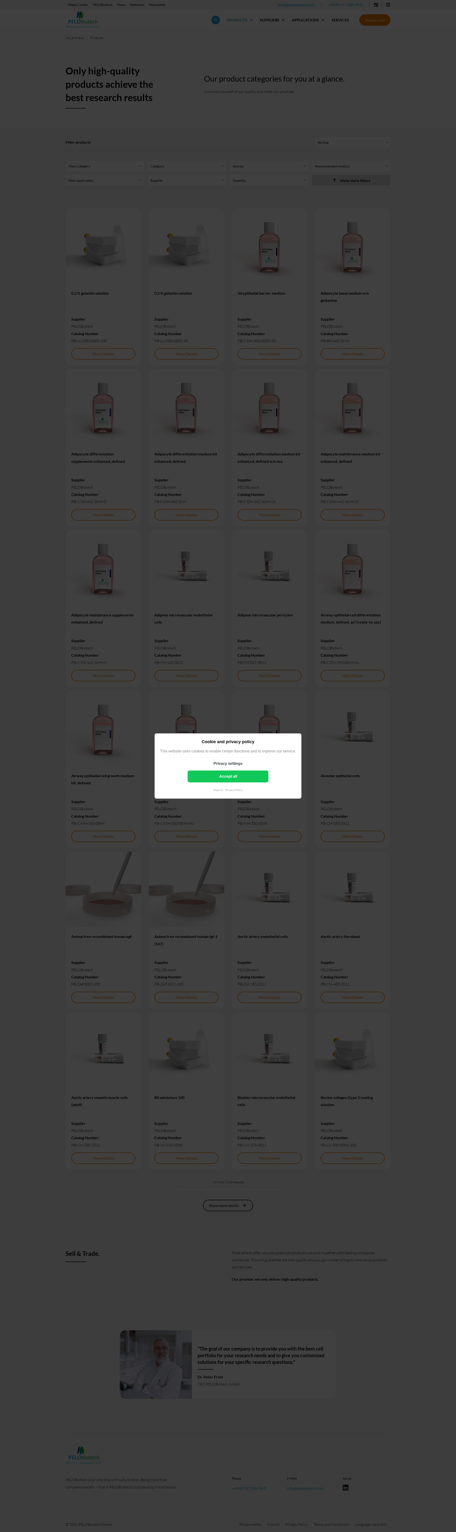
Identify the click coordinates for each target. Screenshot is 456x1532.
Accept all (228, 776)
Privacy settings (228, 763)
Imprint (218, 790)
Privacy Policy (234, 790)
